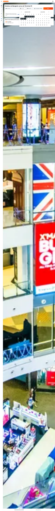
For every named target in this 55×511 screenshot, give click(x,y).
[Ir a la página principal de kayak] (5, 1)
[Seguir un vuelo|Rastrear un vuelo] (1, 12)
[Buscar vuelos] (1, 4)
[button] (1, 1)
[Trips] (1, 16)
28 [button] (21, 24)
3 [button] (27, 16)
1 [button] (42, 16)
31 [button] (46, 24)
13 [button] (33, 18)
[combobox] (13, 8)
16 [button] (25, 20)
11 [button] (29, 18)
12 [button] (31, 18)
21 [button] (21, 22)
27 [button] (33, 22)
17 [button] (27, 20)
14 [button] (21, 20)
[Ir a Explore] (1, 10)
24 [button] (27, 22)
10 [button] (27, 18)
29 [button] (23, 24)
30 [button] (25, 24)
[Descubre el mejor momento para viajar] (1, 14)
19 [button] (31, 20)
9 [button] (25, 18)
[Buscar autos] (1, 7)
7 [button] (40, 18)
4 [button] (29, 16)
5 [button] (31, 16)
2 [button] (25, 16)
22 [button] (23, 22)
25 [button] (29, 22)
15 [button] (23, 20)
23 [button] (25, 22)
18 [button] (29, 20)
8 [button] (23, 18)
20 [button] (33, 20)
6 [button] (33, 16)
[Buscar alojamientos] (1, 6)
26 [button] (31, 22)
